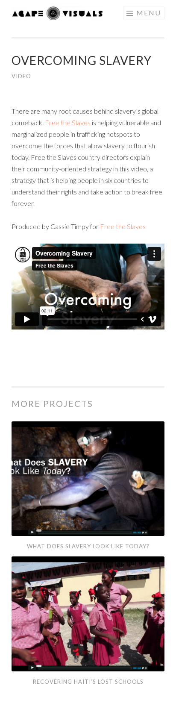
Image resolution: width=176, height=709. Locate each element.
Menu (148, 13)
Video (21, 76)
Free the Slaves (68, 122)
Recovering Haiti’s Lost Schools (88, 681)
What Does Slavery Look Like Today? (88, 546)
